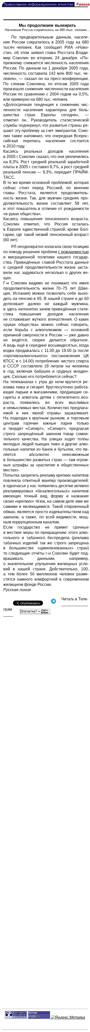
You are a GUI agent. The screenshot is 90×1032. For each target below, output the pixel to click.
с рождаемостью (73, 252)
